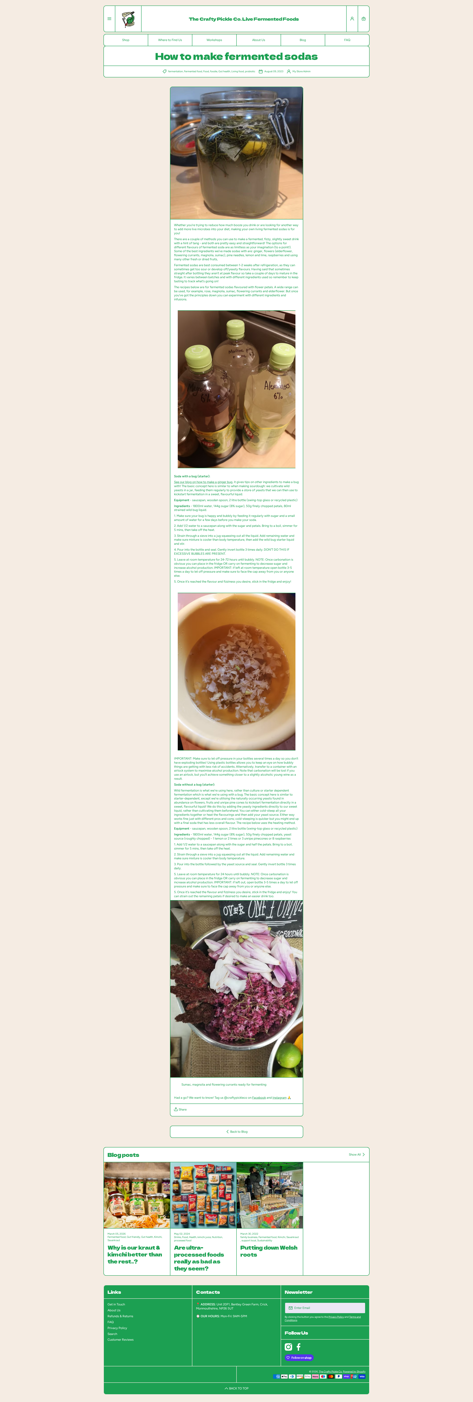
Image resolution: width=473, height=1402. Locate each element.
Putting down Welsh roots (268, 1251)
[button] (363, 19)
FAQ (111, 1322)
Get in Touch (116, 1304)
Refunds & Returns (120, 1316)
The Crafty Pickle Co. (330, 1371)
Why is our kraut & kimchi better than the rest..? (135, 1254)
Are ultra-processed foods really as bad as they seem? (199, 1258)
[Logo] (128, 19)
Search (112, 1334)
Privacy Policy (117, 1328)
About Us (114, 1310)
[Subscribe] (360, 1308)
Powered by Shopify (354, 1371)
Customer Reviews (121, 1339)
